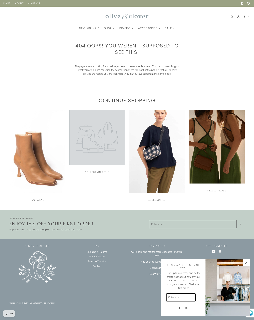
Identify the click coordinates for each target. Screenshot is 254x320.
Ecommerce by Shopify (45, 303)
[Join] (241, 224)
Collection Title (97, 172)
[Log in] (238, 16)
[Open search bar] (231, 16)
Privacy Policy (97, 256)
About (19, 3)
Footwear (37, 200)
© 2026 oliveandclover (18, 303)
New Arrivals (89, 28)
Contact (34, 3)
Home (7, 3)
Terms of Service (97, 261)
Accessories (157, 200)
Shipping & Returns (97, 252)
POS (30, 303)
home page (164, 73)
